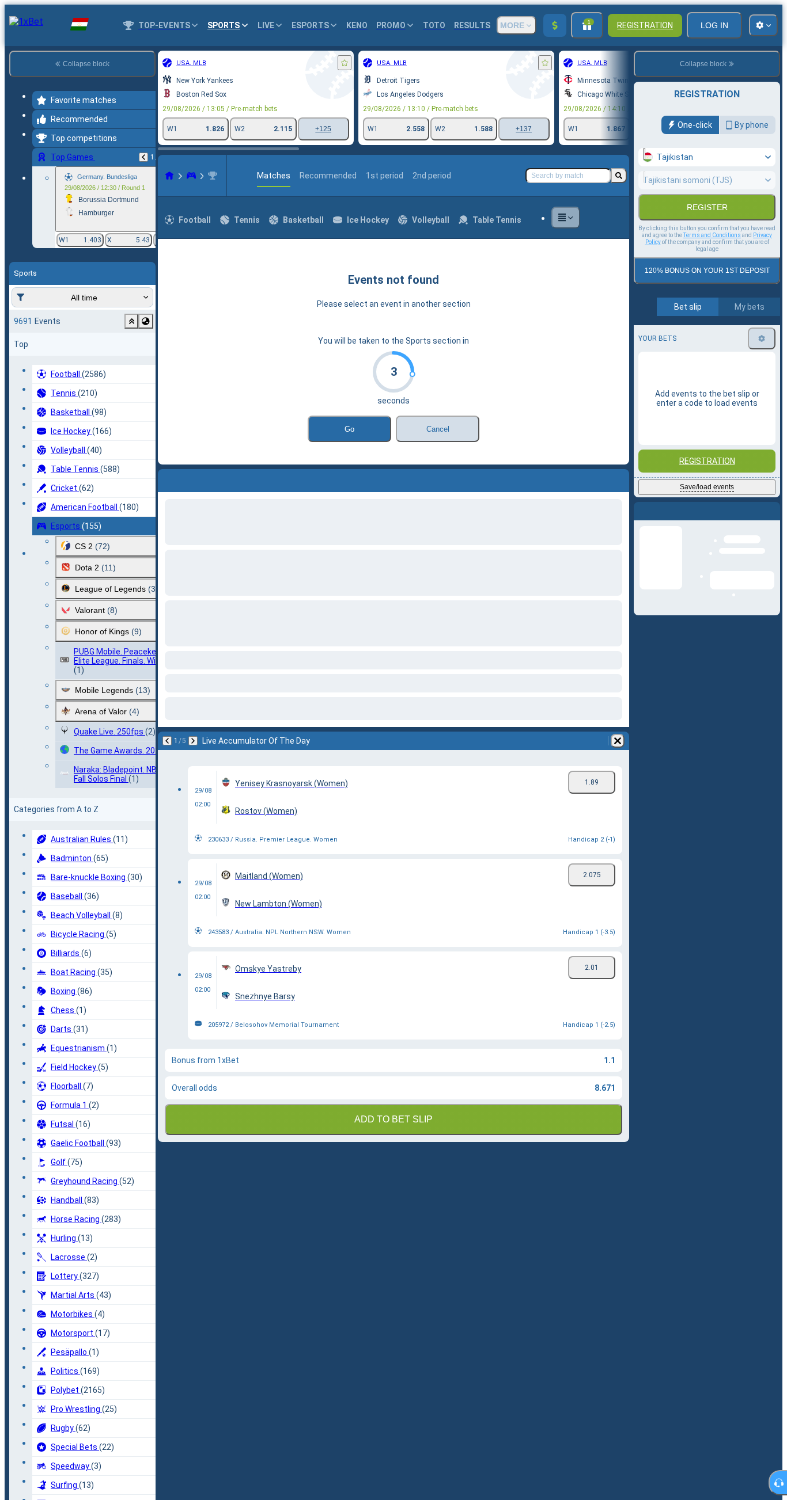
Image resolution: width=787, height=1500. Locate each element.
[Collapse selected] (131, 321)
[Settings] (761, 363)
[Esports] (191, 175)
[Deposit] (554, 25)
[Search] (619, 175)
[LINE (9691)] (169, 175)
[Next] (197, 478)
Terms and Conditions (712, 260)
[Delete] (618, 478)
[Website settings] (763, 25)
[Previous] (143, 157)
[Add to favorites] (344, 62)
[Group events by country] (145, 321)
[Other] (565, 218)
